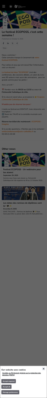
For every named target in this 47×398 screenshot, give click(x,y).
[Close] (43, 368)
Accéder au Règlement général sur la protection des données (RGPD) (21, 374)
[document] (23, 382)
